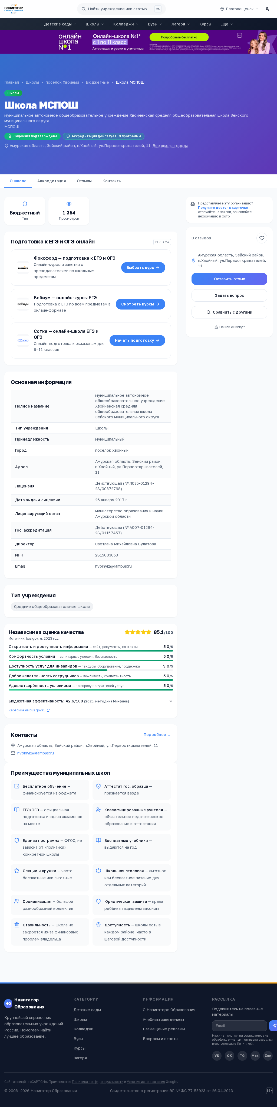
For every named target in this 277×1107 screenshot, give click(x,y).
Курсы (205, 24)
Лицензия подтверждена (35, 136)
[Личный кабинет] (267, 9)
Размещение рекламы (164, 1029)
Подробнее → (157, 734)
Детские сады (58, 24)
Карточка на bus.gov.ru (27, 710)
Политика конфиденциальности (97, 1082)
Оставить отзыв (229, 278)
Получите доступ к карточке (223, 208)
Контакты (112, 180)
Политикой (245, 1043)
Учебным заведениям (163, 1019)
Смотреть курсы (137, 304)
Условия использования (146, 1082)
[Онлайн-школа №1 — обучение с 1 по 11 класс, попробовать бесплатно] (138, 42)
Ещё (224, 24)
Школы (92, 24)
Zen (268, 1056)
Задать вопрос (229, 295)
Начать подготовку (134, 340)
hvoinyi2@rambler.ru (35, 753)
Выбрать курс (140, 267)
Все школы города (170, 145)
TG (242, 1056)
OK (229, 1056)
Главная (11, 82)
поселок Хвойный (62, 82)
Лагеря (178, 24)
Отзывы (84, 180)
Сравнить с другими (232, 312)
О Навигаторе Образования (169, 1009)
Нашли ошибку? (232, 327)
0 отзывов (201, 238)
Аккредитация (51, 180)
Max (255, 1056)
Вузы (152, 24)
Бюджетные (97, 82)
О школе (18, 180)
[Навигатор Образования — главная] (13, 9)
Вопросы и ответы (160, 1038)
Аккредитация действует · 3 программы (106, 136)
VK (217, 1056)
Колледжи (123, 24)
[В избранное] (261, 238)
